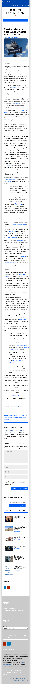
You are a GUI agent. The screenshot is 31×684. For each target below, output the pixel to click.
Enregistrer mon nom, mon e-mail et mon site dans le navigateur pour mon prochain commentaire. (15, 482)
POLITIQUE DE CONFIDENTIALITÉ (18, 678)
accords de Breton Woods (19, 224)
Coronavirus (13, 406)
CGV (27, 680)
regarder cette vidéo (21, 345)
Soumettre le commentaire (19, 488)
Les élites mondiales (15, 219)
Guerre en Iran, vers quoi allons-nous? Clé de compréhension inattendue (20, 528)
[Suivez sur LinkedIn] (5, 587)
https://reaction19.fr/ (14, 362)
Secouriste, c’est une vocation (19, 546)
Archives (5, 626)
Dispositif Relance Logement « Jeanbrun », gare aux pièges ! (20, 567)
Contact (27, 5)
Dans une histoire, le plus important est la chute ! (19, 517)
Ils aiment (9, 1)
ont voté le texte (21, 256)
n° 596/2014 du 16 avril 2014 (20, 666)
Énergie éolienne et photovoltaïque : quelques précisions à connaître (19, 557)
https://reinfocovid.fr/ (17, 360)
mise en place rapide (10, 262)
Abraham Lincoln (16, 395)
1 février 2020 (18, 204)
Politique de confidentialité (9, 672)
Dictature (20, 406)
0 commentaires (14, 37)
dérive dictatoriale (11, 231)
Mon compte (21, 5)
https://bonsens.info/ (14, 364)
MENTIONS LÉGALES (19, 680)
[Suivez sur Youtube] (8, 587)
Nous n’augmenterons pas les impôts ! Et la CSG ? (20, 537)
